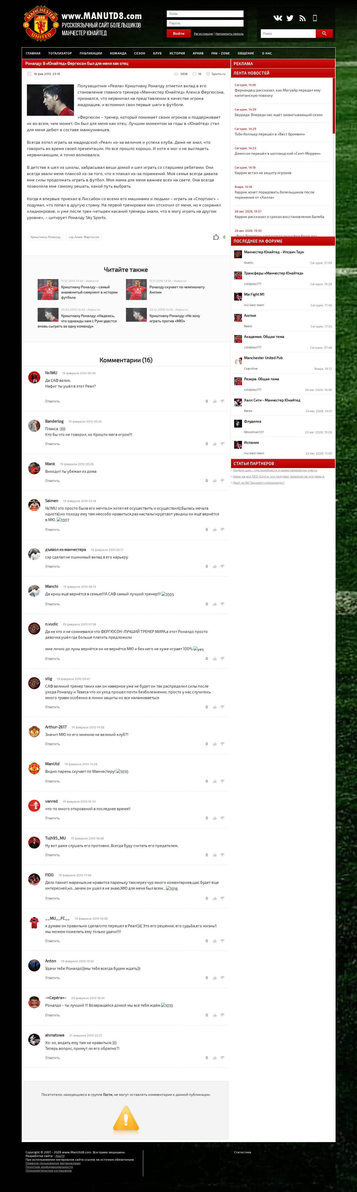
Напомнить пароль (229, 33)
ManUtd (52, 763)
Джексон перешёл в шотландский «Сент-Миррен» (278, 153)
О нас (267, 53)
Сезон (139, 53)
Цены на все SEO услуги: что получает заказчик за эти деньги (278, 476)
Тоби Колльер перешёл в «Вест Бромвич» (270, 134)
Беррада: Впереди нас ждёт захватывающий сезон (279, 114)
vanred (51, 801)
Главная (33, 53)
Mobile (315, 18)
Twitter (290, 18)
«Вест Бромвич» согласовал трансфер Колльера (276, 236)
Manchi (51, 586)
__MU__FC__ (57, 918)
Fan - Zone (220, 53)
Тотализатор (60, 53)
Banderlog (54, 421)
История (177, 53)
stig (48, 678)
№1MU (51, 372)
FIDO (49, 874)
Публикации (91, 53)
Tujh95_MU (55, 838)
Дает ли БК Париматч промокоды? (258, 482)
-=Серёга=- (55, 997)
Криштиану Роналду (46, 237)
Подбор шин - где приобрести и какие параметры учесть (275, 470)
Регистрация (203, 33)
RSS (302, 18)
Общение (246, 53)
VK (277, 18)
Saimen (51, 500)
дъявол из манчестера (65, 549)
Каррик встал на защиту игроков (263, 172)
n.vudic (51, 623)
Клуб (157, 53)
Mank (50, 463)
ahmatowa (54, 1035)
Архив (198, 53)
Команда (118, 53)
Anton (50, 960)
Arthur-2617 (56, 726)
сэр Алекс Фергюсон (84, 237)
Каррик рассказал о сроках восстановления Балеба (279, 216)
